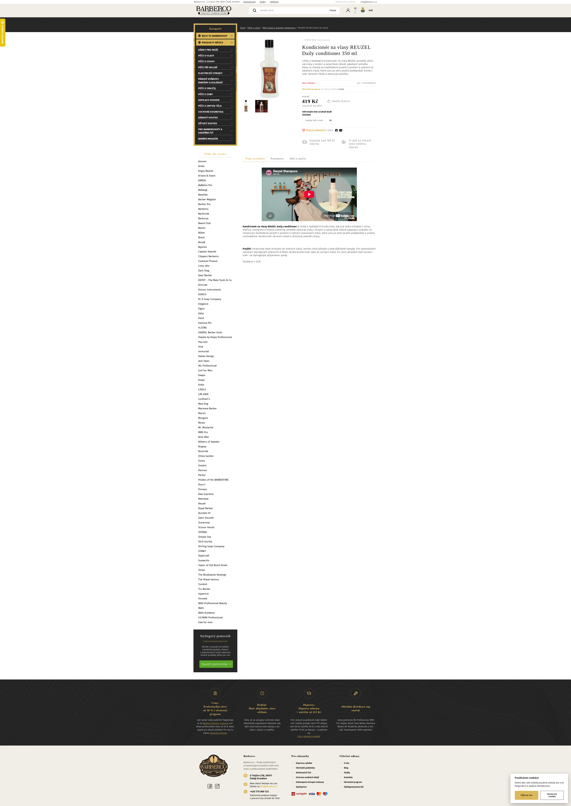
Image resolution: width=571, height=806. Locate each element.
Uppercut (203, 593)
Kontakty (348, 777)
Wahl (201, 608)
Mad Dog (203, 403)
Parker (202, 475)
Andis (201, 166)
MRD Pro (203, 432)
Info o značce (298, 158)
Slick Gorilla (205, 541)
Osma (201, 460)
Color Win (204, 265)
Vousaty (202, 598)
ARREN (202, 180)
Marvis (202, 413)
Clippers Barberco (208, 256)
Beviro (201, 228)
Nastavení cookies (552, 795)
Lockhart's (204, 399)
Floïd (201, 318)
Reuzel (202, 503)
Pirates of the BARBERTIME (213, 479)
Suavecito (203, 560)
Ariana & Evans (206, 175)
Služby (263, 2)
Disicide (202, 284)
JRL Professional (207, 365)
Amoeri (202, 161)
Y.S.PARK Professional (210, 617)
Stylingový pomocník (354, 787)
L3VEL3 (202, 389)
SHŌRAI (202, 532)
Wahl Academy (206, 612)
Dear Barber (205, 275)
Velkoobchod (249, 2)
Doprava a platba (304, 763)
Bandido (203, 194)
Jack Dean (203, 361)
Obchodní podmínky (305, 768)
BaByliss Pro (205, 185)
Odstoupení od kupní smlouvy (310, 782)
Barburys (203, 218)
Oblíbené (274, 2)
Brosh (201, 237)
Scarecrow (204, 522)
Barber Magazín (207, 199)
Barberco (203, 209)
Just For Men (205, 370)
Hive (200, 346)
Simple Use (204, 536)
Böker (201, 232)
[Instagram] (217, 786)
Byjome (202, 247)
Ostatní (202, 465)
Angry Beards (205, 170)
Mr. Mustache (205, 427)
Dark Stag (203, 270)
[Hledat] (254, 10)
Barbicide (203, 213)
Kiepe (201, 380)
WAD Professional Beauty (212, 603)
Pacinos (202, 470)
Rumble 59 (204, 513)
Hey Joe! (202, 341)
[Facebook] (210, 786)
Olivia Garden (206, 456)
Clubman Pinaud (207, 261)
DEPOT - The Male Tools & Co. (215, 280)
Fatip (201, 313)
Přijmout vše (526, 795)
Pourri (201, 484)
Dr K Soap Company (209, 299)
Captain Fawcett (207, 251)
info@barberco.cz (268, 786)
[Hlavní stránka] (221, 10)
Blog (346, 768)
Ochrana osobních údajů (307, 777)
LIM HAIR (203, 394)
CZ (355, 8)
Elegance (203, 303)
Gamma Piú (204, 322)
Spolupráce (301, 787)
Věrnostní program (353, 782)
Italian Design (206, 356)
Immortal (203, 351)
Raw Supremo (206, 494)
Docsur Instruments (209, 289)
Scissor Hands (206, 527)
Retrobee (203, 498)
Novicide (203, 451)
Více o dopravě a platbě (308, 736)
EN (355, 13)
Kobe (201, 384)
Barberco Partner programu (216, 723)
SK (355, 11)
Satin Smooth (206, 517)
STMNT (202, 551)
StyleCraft (203, 555)
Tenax (201, 570)
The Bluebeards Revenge (212, 574)
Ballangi (202, 190)
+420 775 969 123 (259, 791)
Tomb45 (202, 584)
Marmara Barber (207, 408)
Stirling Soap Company (211, 546)
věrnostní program (218, 733)
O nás (346, 763)
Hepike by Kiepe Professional (215, 337)
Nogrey (202, 446)
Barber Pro (204, 204)
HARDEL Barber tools (210, 332)
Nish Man (203, 437)
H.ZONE (202, 327)
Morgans (203, 418)
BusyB (201, 242)
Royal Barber (205, 508)
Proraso (202, 489)
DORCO (202, 294)
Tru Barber (204, 589)
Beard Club (204, 223)
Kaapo (201, 375)
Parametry (277, 158)
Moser (201, 422)
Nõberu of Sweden (208, 441)
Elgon (201, 308)
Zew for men (205, 622)
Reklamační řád (303, 772)
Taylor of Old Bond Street (212, 565)
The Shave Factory (208, 579)
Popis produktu (255, 158)
